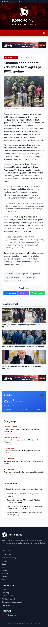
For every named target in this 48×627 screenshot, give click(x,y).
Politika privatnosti (8, 599)
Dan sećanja (11, 281)
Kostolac (10, 274)
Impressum (6, 605)
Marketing (5, 593)
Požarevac (23, 281)
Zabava (4, 580)
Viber (25, 293)
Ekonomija (5, 573)
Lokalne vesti (10, 57)
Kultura (4, 577)
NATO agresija (23, 274)
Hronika (4, 561)
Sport (4, 564)
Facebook (12, 293)
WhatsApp (38, 293)
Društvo (4, 567)
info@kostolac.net (11, 615)
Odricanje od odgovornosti (12, 602)
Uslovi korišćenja (8, 596)
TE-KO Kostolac (29, 277)
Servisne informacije (9, 558)
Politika (4, 570)
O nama (4, 589)
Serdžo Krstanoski (13, 277)
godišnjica (36, 274)
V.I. (33, 57)
